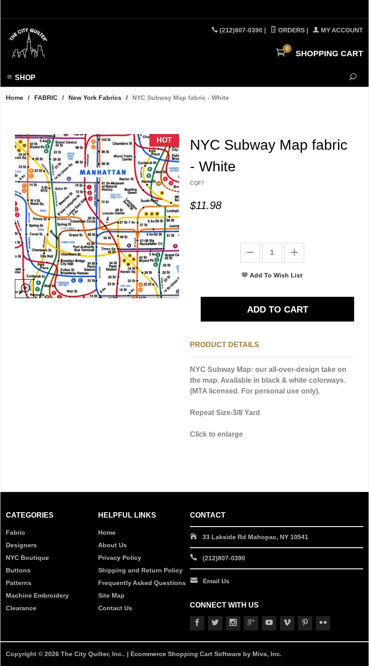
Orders (290, 30)
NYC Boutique (27, 557)
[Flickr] (323, 623)
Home (14, 97)
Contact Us (115, 608)
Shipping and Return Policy (140, 570)
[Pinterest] (305, 623)
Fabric (15, 532)
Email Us (216, 581)
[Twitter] (215, 623)
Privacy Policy (119, 557)
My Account (341, 30)
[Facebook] (197, 623)
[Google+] (251, 623)
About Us (112, 545)
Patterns (19, 582)
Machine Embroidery (37, 595)
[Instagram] (233, 623)
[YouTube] (269, 623)
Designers (21, 545)
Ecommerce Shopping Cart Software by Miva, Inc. (206, 653)
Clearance (21, 608)
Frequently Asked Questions (142, 582)
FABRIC (46, 97)
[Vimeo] (287, 623)
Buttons (18, 570)
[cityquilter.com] (74, 43)
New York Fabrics (95, 97)
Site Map (111, 595)
